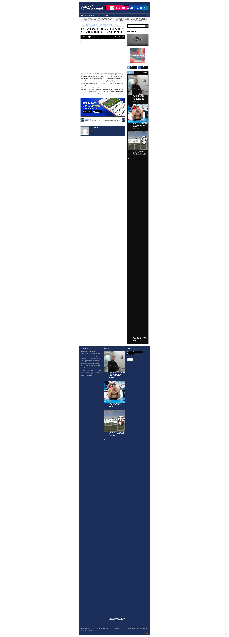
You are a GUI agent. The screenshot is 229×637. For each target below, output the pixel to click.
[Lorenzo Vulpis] (131, 354)
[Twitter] (147, 633)
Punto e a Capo (99, 26)
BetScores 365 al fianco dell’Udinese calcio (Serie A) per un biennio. (89, 19)
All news (82, 24)
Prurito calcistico (85, 26)
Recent (138, 72)
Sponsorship (105, 26)
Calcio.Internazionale (112, 24)
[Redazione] (130, 352)
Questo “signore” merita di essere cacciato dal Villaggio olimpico (140, 338)
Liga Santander (119, 25)
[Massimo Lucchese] (138, 352)
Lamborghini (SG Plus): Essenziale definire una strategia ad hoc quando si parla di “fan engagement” (139, 97)
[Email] (92, 131)
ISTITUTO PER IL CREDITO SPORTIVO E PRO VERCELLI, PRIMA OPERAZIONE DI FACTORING (140, 152)
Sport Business (112, 26)
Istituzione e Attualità (110, 25)
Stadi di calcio (120, 26)
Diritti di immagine (85, 25)
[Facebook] (145, 633)
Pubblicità (92, 26)
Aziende (93, 24)
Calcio (100, 24)
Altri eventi (87, 24)
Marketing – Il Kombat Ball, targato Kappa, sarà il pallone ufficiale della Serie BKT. (142, 19)
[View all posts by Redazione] (89, 37)
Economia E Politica (94, 25)
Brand (97, 24)
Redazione (93, 36)
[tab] (130, 72)
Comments (145, 72)
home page (102, 25)
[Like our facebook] (139, 67)
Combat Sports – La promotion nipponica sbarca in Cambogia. (106, 19)
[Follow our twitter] (128, 67)
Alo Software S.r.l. (89, 630)
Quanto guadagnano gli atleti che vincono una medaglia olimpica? (140, 125)
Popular (130, 72)
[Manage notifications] (226, 634)
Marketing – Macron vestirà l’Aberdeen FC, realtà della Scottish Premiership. (125, 19)
